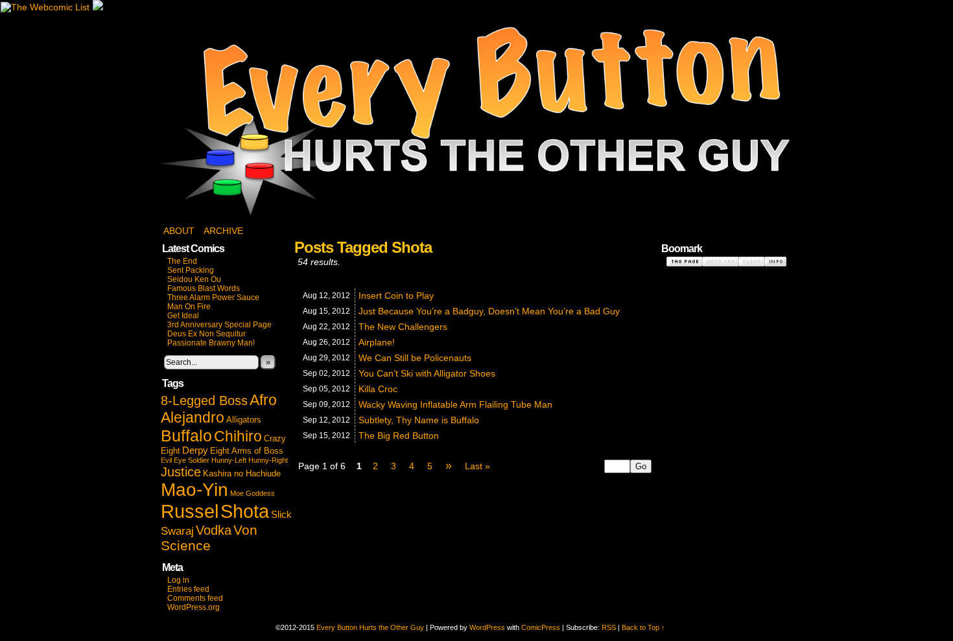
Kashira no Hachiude (242, 473)
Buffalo (186, 435)
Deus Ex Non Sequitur (206, 333)
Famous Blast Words (203, 288)
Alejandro (192, 417)
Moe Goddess (252, 493)
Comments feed (195, 598)
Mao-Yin (194, 490)
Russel (189, 511)
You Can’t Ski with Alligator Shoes (427, 373)
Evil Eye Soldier (185, 460)
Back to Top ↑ (643, 627)
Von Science (209, 537)
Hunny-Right (268, 460)
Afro (263, 399)
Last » (477, 466)
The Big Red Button (399, 435)
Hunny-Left (228, 460)
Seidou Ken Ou (194, 279)
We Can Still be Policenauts (415, 358)
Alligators (243, 420)
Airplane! (377, 342)
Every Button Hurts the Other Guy (476, 121)
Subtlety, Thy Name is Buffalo (419, 420)
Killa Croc (378, 389)
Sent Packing (190, 270)
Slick (281, 514)
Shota (244, 511)
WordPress (487, 627)
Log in (178, 580)
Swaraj (177, 531)
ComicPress (540, 627)
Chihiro (238, 436)
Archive (223, 231)
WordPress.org (193, 607)
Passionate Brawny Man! (211, 342)
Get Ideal (183, 315)
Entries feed (188, 589)
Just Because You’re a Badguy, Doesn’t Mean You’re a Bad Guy (489, 311)
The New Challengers (403, 326)
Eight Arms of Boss (246, 451)
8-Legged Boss (204, 400)
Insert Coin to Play (396, 295)
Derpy (195, 450)
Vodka (213, 530)
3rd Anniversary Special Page (219, 324)
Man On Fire (189, 306)
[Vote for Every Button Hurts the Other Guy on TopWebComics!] (98, 7)
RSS (609, 627)
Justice (181, 472)
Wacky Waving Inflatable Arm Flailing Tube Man (455, 404)
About (178, 231)
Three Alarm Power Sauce (213, 297)
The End (182, 261)
